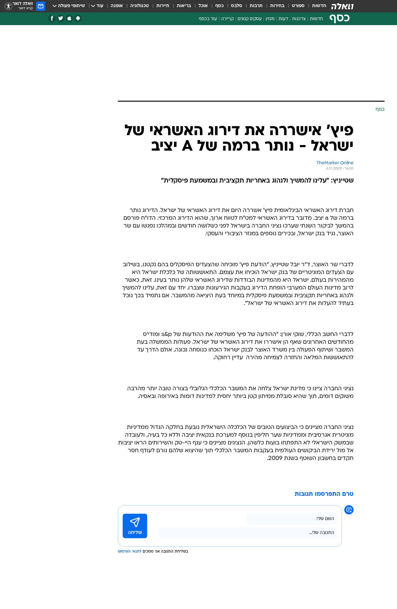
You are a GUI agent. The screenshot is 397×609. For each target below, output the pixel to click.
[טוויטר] (61, 18)
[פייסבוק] (52, 18)
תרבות (256, 6)
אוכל (203, 6)
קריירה (227, 19)
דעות (283, 19)
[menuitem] (315, 6)
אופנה (117, 6)
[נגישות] (8, 6)
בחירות (277, 6)
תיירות (162, 6)
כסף (219, 6)
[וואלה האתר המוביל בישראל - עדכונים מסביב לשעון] (342, 6)
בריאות (184, 6)
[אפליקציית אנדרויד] (78, 18)
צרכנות (299, 19)
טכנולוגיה (139, 6)
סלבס (236, 6)
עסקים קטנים (250, 19)
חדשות (319, 6)
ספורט (298, 6)
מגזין (270, 19)
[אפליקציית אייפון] (69, 18)
